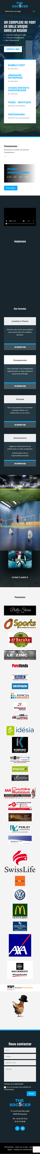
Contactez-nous (13, 49)
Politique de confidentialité (23, 1150)
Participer (10, 188)
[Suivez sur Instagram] (17, 1128)
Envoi (31, 1093)
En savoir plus (20, 347)
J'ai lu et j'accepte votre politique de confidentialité (17, 1088)
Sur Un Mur (24, 1147)
